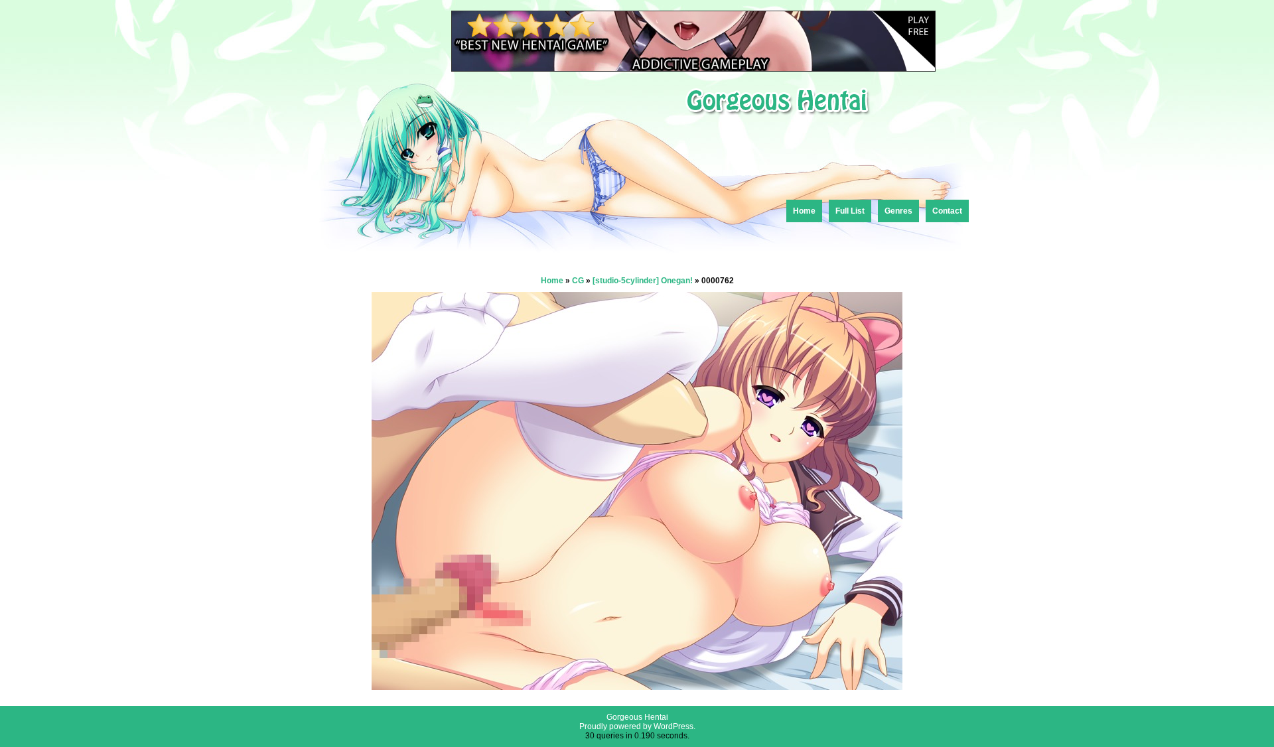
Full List (850, 211)
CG (578, 280)
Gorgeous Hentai (637, 717)
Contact (947, 211)
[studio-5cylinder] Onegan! (643, 280)
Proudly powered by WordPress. (637, 726)
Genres (898, 211)
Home (804, 211)
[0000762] (637, 686)
